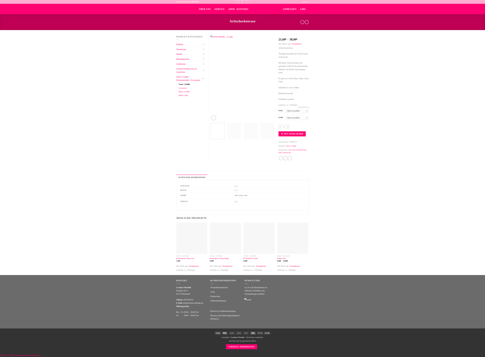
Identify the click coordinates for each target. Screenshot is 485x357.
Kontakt (242, 9)
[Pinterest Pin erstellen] (290, 158)
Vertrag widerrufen (241, 347)
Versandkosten (297, 44)
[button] (304, 9)
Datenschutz (215, 296)
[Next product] (302, 22)
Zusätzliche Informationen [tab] (191, 177)
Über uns (205, 9)
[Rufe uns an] (248, 2)
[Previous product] (307, 22)
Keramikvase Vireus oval (185, 258)
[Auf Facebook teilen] (281, 158)
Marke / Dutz (183, 95)
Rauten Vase (281, 258)
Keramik (299, 150)
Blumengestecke (182, 59)
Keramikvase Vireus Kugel (219, 258)
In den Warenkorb (292, 134)
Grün (294, 150)
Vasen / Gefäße (291, 146)
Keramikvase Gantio (250, 258)
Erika (280, 152)
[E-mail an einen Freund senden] (285, 158)
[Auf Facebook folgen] (236, 2)
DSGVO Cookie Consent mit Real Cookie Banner (20, 355)
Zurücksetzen (303, 107)
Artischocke (287, 152)
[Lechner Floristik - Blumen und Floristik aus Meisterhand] (185, 9)
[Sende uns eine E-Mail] (244, 2)
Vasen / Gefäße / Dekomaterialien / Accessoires (188, 78)
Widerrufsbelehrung (218, 301)
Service (219, 9)
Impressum (305, 2)
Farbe (280, 111)
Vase (290, 150)
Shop (231, 9)
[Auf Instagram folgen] (240, 2)
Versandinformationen (219, 287)
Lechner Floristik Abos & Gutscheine (186, 70)
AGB (212, 292)
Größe (280, 117)
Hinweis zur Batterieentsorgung (223, 311)
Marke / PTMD (184, 92)
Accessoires (183, 88)
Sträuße (179, 54)
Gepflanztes (181, 64)
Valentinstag (181, 49)
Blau (304, 150)
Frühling (179, 44)
